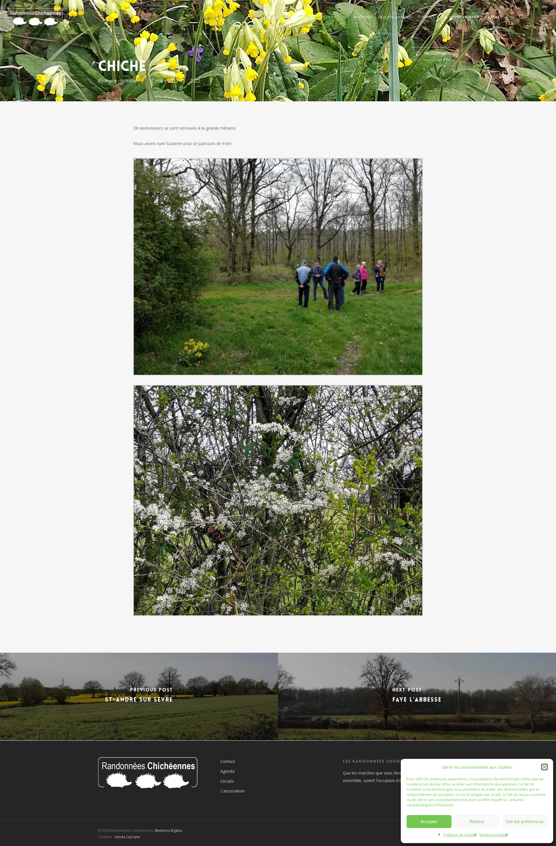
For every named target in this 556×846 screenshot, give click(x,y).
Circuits (227, 781)
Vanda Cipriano (127, 836)
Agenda (227, 771)
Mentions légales (168, 830)
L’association (232, 791)
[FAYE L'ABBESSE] (417, 696)
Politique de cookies (460, 834)
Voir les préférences (525, 821)
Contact (227, 761)
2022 (195, 81)
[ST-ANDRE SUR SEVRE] (139, 696)
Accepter (429, 821)
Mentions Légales (494, 834)
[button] (544, 767)
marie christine (121, 81)
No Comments (437, 53)
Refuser (476, 821)
